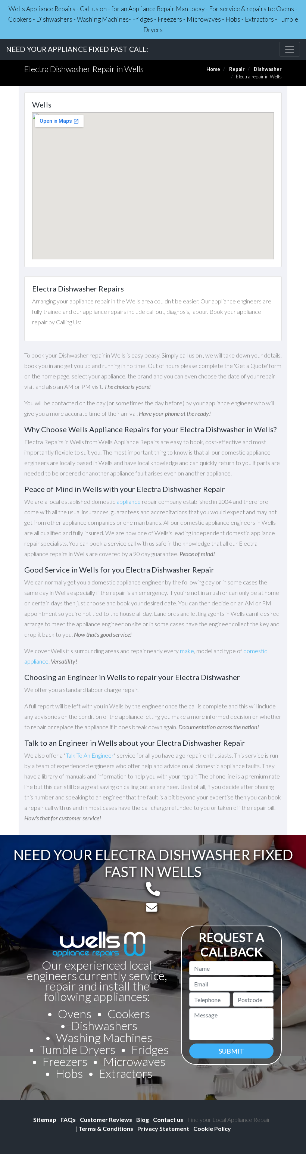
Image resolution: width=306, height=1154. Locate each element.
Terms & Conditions (104, 1128)
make (187, 650)
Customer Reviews (106, 1119)
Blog (142, 1119)
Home (213, 69)
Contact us (168, 1119)
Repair (237, 69)
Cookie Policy (212, 1128)
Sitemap (44, 1119)
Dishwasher (268, 69)
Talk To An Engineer (90, 755)
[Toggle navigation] (289, 49)
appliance (128, 501)
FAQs (68, 1119)
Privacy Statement (163, 1128)
